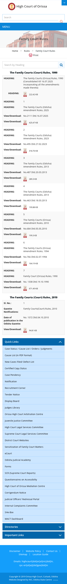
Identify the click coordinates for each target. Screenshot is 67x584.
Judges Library (12, 407)
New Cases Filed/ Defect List (19, 361)
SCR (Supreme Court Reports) (20, 473)
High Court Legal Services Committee (24, 427)
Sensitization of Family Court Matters (24, 446)
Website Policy (33, 551)
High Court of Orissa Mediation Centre (25, 486)
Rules (27, 50)
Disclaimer (14, 551)
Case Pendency (13, 374)
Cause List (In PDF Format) (18, 355)
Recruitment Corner (15, 387)
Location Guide (40, 554)
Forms (8, 466)
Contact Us (51, 551)
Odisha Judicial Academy (18, 459)
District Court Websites (17, 440)
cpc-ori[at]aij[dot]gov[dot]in (33, 565)
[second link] (64, 2)
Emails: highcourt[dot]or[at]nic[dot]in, (33, 561)
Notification (11, 381)
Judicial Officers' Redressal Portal (22, 499)
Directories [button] (11, 527)
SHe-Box (9, 512)
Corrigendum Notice (15, 492)
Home (15, 50)
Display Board (12, 401)
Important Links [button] (14, 535)
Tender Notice (12, 394)
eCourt (8, 453)
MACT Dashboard (14, 518)
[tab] (33, 341)
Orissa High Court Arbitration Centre (24, 414)
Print (35, 55)
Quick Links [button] (12, 341)
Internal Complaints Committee (21, 505)
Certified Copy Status (16, 368)
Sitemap (23, 554)
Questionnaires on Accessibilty (21, 479)
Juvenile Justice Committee (19, 420)
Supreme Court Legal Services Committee (26, 433)
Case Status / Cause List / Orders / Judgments (28, 348)
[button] (61, 22)
